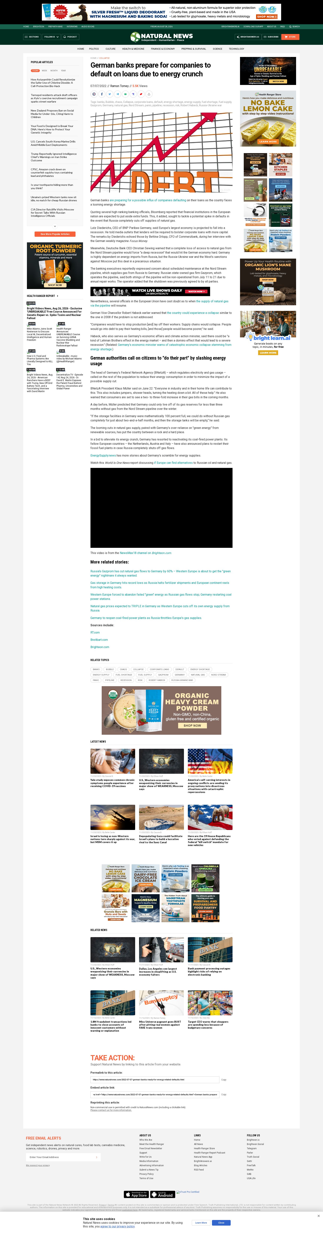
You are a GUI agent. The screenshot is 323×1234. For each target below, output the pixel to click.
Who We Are (145, 1140)
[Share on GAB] (126, 94)
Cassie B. (109, 776)
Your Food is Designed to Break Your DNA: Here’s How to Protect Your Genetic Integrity (52, 129)
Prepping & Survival (194, 48)
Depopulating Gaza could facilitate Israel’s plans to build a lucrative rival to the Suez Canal (160, 839)
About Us (271, 27)
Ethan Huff (158, 776)
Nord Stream (136, 105)
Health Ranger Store (204, 1148)
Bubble (110, 101)
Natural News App (203, 1157)
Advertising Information (151, 1165)
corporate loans (143, 101)
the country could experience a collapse (193, 313)
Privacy (102, 1205)
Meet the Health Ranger (151, 1144)
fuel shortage (210, 101)
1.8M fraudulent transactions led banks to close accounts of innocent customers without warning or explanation (110, 1026)
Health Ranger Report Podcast (209, 1152)
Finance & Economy (163, 48)
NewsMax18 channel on (145, 553)
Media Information (148, 1161)
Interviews (72, 27)
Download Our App (253, 27)
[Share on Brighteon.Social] (94, 94)
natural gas (121, 105)
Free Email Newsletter (150, 1148)
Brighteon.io (253, 1140)
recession (168, 105)
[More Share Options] (149, 94)
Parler (250, 1152)
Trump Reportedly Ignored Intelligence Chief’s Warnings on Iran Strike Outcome (54, 157)
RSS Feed (199, 1169)
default (158, 101)
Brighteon (38, 27)
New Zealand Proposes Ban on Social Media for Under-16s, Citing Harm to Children (52, 114)
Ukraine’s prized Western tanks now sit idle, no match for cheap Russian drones (54, 198)
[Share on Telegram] (118, 94)
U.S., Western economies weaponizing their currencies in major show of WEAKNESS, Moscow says (161, 785)
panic (148, 105)
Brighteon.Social (255, 1144)
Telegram (252, 1148)
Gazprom (95, 105)
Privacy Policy (146, 1174)
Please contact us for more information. (111, 1110)
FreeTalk (251, 1165)
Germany (108, 105)
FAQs (282, 27)
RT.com (95, 632)
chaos (118, 101)
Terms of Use (146, 1178)
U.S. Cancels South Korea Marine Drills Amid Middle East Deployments (53, 143)
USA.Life (251, 1178)
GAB (249, 1174)
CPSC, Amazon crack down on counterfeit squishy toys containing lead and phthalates (52, 172)
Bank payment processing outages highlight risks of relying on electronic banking (209, 971)
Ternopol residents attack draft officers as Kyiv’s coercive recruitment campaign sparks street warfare (54, 98)
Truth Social (253, 1157)
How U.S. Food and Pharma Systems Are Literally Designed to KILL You (40, 360)
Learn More (201, 1222)
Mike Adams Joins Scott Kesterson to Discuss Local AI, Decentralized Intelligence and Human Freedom (39, 334)
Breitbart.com (99, 640)
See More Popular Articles (55, 234)
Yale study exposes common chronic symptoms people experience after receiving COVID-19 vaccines (112, 782)
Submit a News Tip (148, 1169)
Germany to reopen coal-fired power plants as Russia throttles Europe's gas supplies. (146, 618)
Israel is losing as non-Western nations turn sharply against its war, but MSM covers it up (112, 839)
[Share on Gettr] (141, 94)
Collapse (104, 58)
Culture (111, 48)
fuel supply (225, 101)
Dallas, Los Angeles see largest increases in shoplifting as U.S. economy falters (158, 971)
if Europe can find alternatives (173, 463)
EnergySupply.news (103, 455)
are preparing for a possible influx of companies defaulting (148, 200)
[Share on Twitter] (110, 94)
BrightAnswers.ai (230, 27)
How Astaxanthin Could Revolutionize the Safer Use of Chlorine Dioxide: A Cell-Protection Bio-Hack (53, 83)
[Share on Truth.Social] (134, 94)
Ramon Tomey (119, 86)
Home (26, 27)
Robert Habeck (189, 105)
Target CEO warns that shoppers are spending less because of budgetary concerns (208, 1024)
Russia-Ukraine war (210, 105)
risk (177, 105)
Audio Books (87, 27)
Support (143, 1152)
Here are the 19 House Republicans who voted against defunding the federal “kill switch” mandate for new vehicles (209, 841)
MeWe (250, 1169)
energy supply (192, 101)
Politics (94, 48)
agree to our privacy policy (117, 1226)
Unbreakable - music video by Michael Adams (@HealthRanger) (69, 359)
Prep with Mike (55, 27)
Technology (236, 48)
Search (296, 27)
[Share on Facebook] (102, 94)
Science (217, 48)
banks (100, 101)
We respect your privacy (38, 1165)
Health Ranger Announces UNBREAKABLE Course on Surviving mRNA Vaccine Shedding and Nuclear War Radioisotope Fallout (68, 337)
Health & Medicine (133, 48)
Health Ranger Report (41, 295)
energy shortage (173, 101)
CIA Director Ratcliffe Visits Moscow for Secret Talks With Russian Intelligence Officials (52, 212)
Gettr (249, 1161)
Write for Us (145, 1157)
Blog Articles (200, 1165)
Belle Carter (207, 776)
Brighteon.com (99, 647)
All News (198, 1144)
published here (130, 1210)
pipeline (157, 105)
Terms (111, 1205)
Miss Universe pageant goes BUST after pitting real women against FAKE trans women (160, 1024)
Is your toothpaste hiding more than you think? (52, 186)
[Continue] (97, 1157)
